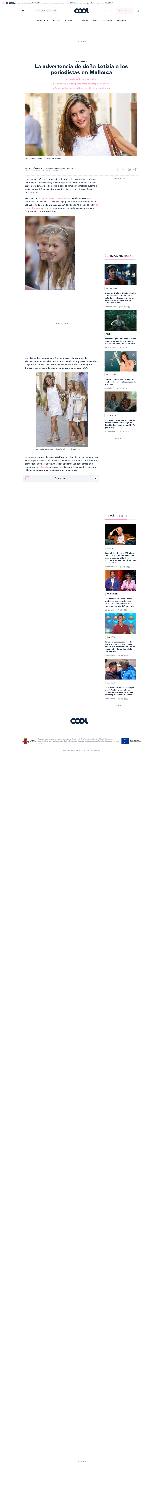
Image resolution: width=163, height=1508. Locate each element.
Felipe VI (43, 467)
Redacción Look (34, 168)
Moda (95, 21)
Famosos (83, 21)
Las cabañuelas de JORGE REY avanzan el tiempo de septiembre (41, 3)
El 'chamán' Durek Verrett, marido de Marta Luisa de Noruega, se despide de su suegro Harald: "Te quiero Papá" (120, 424)
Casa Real (70, 21)
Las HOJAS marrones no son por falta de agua (83, 3)
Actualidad (42, 21)
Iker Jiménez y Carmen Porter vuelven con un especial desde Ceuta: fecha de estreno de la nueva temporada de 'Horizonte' (119, 602)
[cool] (81, 11)
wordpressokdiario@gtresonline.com (59, 168)
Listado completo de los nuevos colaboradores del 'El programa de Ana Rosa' (120, 382)
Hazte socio (125, 11)
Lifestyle (121, 21)
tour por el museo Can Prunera (52, 198)
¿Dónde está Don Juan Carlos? (82, 79)
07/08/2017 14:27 (31, 171)
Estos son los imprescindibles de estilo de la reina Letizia (82, 88)
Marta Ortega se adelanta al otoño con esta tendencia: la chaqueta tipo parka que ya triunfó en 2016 (120, 341)
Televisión (107, 21)
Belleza (56, 21)
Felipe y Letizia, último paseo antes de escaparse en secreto (82, 84)
